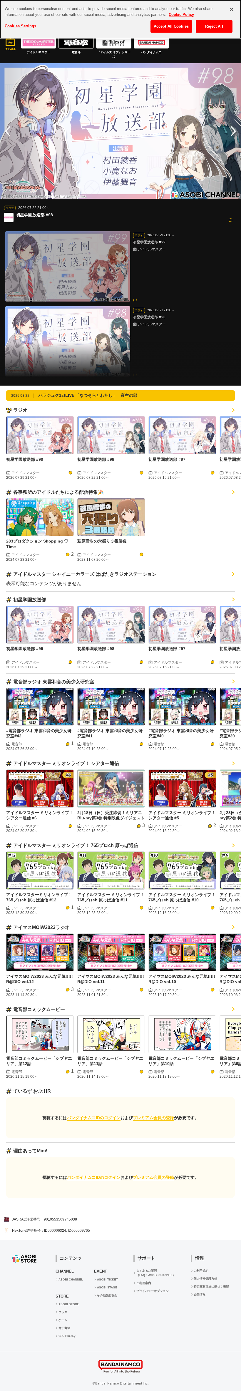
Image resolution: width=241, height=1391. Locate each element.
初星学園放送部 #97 (166, 459)
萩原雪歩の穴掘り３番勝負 (102, 541)
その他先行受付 (107, 1295)
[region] (120, 19)
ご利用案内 (143, 1283)
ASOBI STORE (68, 1304)
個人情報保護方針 (205, 1278)
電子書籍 (64, 1328)
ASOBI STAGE (107, 1287)
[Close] (231, 9)
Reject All (214, 26)
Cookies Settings (20, 26)
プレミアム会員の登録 (153, 1117)
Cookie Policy (181, 14)
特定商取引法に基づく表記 (211, 1286)
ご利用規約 (201, 1270)
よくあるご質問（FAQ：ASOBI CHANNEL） (155, 1273)
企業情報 (199, 1294)
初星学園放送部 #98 (95, 459)
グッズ (62, 1312)
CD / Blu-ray (67, 1336)
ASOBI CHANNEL (70, 1279)
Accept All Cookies (171, 26)
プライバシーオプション (152, 1291)
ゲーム (62, 1320)
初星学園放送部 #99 (24, 459)
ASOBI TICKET (107, 1279)
